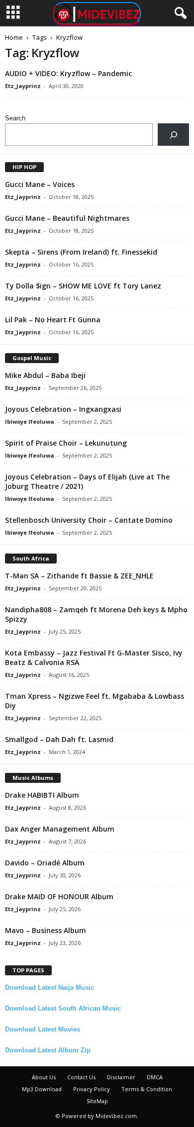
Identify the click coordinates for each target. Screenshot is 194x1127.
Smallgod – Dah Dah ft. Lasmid (59, 739)
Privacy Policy (91, 1089)
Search (15, 118)
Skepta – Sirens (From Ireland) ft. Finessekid (81, 252)
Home (14, 37)
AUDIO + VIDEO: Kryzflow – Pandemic (68, 73)
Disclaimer (121, 1077)
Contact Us (81, 1077)
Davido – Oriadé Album (45, 862)
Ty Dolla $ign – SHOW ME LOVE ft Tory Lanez (83, 285)
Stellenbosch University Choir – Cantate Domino (89, 520)
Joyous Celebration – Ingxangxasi (63, 409)
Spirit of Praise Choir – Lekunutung (66, 443)
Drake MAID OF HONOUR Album (59, 896)
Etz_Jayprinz (23, 86)
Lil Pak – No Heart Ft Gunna (52, 319)
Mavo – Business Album (45, 930)
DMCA (155, 1077)
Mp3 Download (42, 1089)
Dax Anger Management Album (59, 829)
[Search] (173, 134)
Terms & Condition (146, 1089)
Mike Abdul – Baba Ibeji (45, 375)
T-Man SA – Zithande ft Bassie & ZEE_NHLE (79, 575)
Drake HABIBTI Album (42, 795)
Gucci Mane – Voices (40, 184)
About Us (44, 1077)
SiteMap (97, 1101)
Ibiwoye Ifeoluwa (29, 421)
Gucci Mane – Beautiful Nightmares (67, 218)
